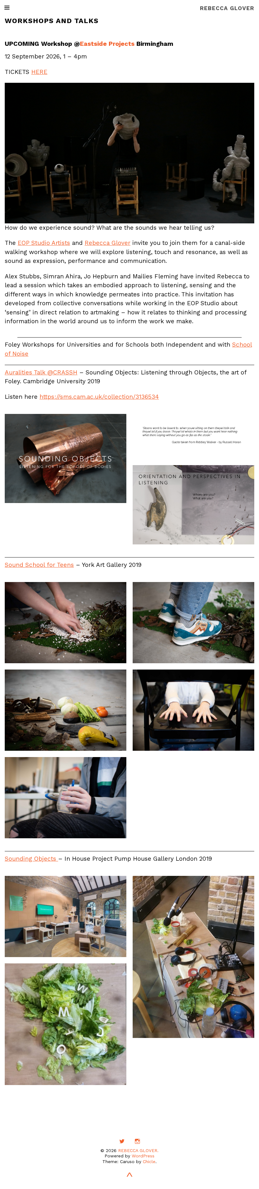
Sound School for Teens (39, 564)
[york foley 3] (65, 710)
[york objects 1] (65, 797)
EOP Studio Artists (44, 242)
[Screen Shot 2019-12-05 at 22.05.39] (193, 436)
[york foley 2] (193, 622)
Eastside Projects (107, 43)
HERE (39, 72)
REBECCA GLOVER (227, 8)
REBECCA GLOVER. (138, 1150)
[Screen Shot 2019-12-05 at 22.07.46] (65, 458)
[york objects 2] (193, 710)
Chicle (149, 1161)
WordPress (143, 1155)
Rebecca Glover (107, 242)
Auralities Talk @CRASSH (41, 372)
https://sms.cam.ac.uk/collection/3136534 (99, 396)
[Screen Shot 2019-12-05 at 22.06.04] (193, 505)
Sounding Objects (31, 858)
